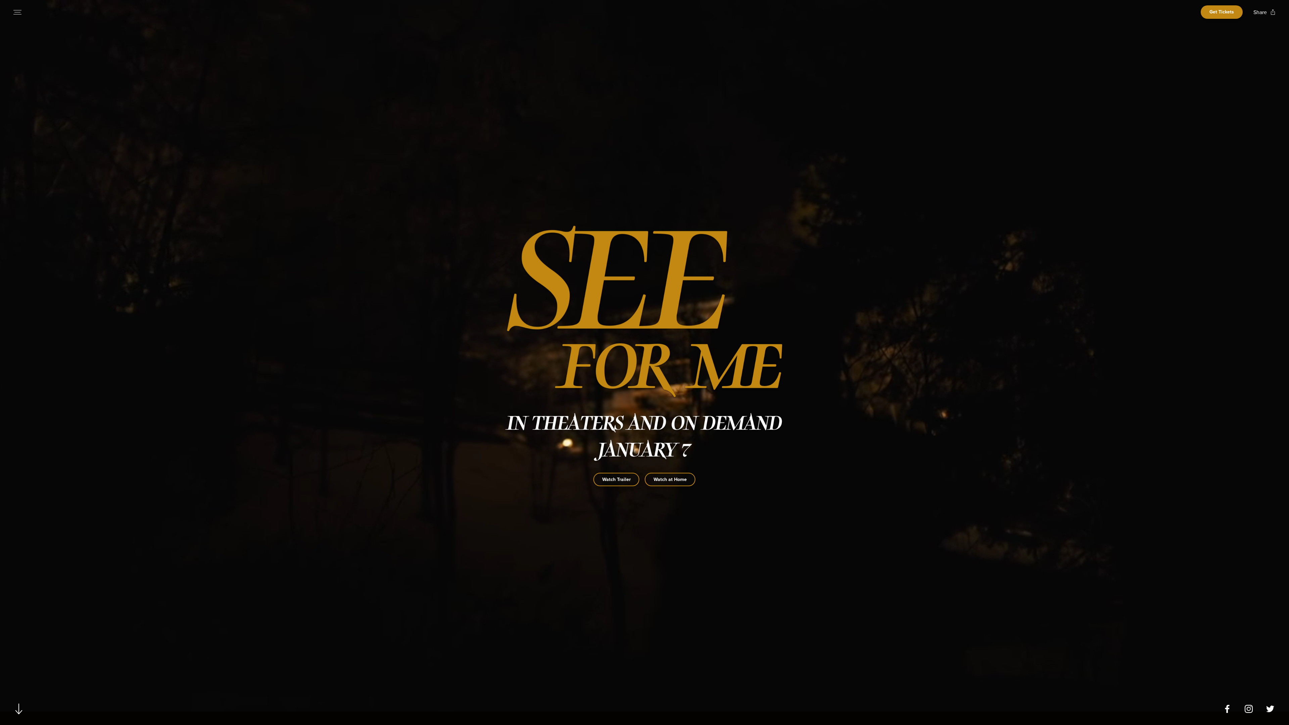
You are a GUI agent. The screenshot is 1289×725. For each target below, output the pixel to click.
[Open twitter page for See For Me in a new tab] (1270, 709)
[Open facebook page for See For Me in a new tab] (1227, 709)
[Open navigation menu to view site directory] (17, 12)
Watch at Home (670, 479)
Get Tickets (1221, 11)
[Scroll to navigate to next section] (19, 708)
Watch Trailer (616, 479)
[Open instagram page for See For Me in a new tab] (1248, 709)
